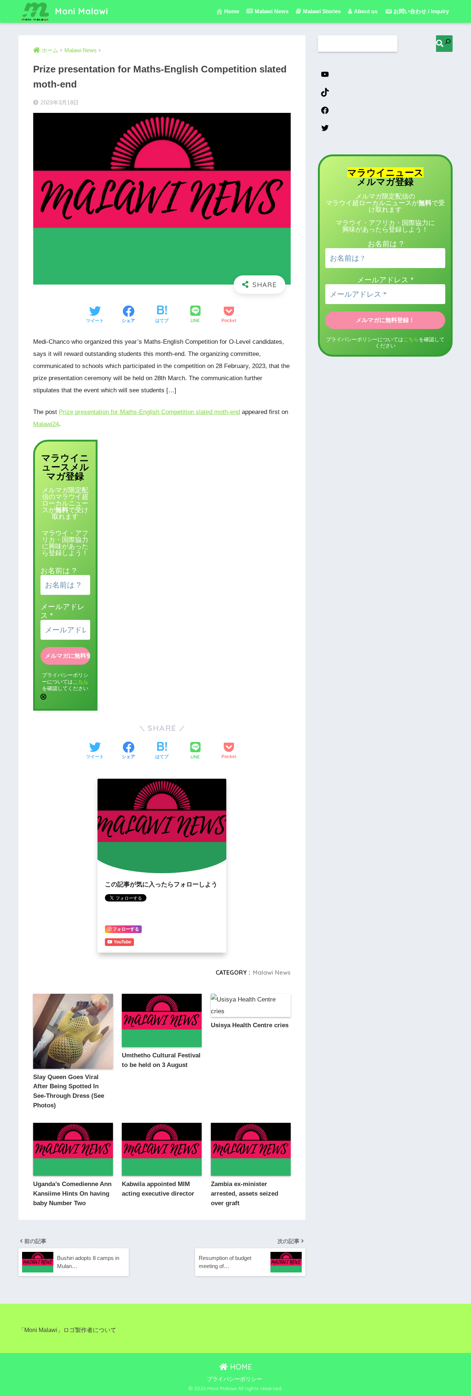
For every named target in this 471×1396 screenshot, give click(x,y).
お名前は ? (58, 571)
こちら (80, 682)
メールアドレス (385, 280)
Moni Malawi (80, 11)
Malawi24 (46, 424)
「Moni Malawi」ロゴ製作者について (67, 1330)
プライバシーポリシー (234, 1379)
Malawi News (272, 972)
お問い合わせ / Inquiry (421, 11)
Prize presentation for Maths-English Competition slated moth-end (149, 411)
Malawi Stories (322, 11)
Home (231, 11)
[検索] (444, 43)
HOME (240, 1366)
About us (366, 11)
